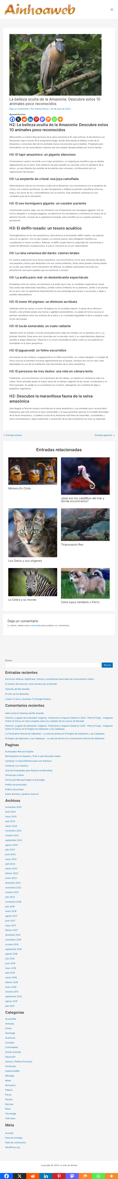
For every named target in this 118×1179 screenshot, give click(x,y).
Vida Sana (10, 1118)
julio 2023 (10, 849)
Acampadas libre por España (19, 751)
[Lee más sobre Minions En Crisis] (32, 471)
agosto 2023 (11, 845)
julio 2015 (9, 1006)
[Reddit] (24, 119)
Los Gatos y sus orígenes (25, 560)
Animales (9, 1023)
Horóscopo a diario (14, 775)
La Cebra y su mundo (22, 599)
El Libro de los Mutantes (17, 694)
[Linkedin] (30, 119)
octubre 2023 (12, 835)
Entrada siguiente (105, 435)
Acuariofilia (10, 1019)
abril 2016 (10, 972)
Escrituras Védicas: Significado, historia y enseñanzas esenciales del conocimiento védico (49, 679)
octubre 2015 (11, 991)
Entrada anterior (12, 435)
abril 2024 (10, 821)
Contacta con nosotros (16, 765)
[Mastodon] (42, 119)
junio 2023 (10, 854)
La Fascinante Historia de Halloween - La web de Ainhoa (33, 733)
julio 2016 (10, 958)
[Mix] (48, 119)
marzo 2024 (11, 826)
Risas (7, 1109)
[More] (60, 119)
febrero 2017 (11, 930)
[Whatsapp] (54, 119)
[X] (18, 119)
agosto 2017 (11, 916)
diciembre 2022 (13, 883)
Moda (8, 1080)
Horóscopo (10, 1066)
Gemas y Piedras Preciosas (18, 1061)
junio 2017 (10, 920)
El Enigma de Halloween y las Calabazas (45, 729)
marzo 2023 (11, 868)
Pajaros (9, 1090)
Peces (8, 1094)
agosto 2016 (11, 954)
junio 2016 (10, 963)
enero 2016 (10, 987)
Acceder (9, 1133)
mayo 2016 (10, 968)
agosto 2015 (11, 1001)
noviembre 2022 (13, 887)
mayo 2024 (11, 816)
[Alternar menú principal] (112, 9)
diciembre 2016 (12, 935)
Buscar (8, 660)
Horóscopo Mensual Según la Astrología (25, 780)
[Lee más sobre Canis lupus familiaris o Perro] (85, 583)
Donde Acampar (13, 1052)
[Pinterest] (36, 119)
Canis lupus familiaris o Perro (80, 602)
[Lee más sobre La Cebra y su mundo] (32, 582)
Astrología (10, 1033)
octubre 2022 (12, 892)
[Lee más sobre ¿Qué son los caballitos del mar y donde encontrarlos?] (85, 476)
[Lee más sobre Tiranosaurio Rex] (85, 524)
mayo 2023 (11, 859)
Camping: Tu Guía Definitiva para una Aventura (28, 761)
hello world (10, 713)
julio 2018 (9, 906)
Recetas (9, 1104)
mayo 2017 (10, 925)
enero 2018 (10, 911)
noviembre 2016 (13, 939)
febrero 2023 (11, 873)
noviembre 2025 (13, 807)
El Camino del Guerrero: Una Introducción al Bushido (31, 684)
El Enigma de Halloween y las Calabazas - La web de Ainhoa (35, 738)
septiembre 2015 (13, 996)
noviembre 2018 (13, 902)
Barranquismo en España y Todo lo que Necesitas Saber (33, 756)
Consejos (9, 1042)
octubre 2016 (11, 944)
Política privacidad (14, 789)
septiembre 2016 (13, 949)
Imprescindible (12, 1071)
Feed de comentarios (15, 1142)
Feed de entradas (13, 1138)
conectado (35, 625)
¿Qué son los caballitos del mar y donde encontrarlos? (82, 499)
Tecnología (10, 1113)
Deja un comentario (19, 109)
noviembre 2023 (13, 830)
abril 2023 (10, 864)
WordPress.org (12, 1147)
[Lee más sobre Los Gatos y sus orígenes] (32, 532)
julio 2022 (10, 897)
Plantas (9, 1099)
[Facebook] (12, 119)
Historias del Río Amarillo (17, 689)
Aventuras (10, 1038)
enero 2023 (11, 878)
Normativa (10, 1085)
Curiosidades (11, 1047)
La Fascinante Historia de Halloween (86, 738)
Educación (10, 1057)
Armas (8, 1028)
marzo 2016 (11, 977)
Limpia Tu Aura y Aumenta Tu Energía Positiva (28, 699)
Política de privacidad (15, 784)
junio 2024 (10, 811)
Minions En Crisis (19, 488)
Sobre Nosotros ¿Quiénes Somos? (22, 794)
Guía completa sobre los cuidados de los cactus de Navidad (54, 721)
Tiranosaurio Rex (72, 544)
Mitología (9, 1075)
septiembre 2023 (13, 840)
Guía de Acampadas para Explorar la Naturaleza (28, 770)
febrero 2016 (11, 982)
